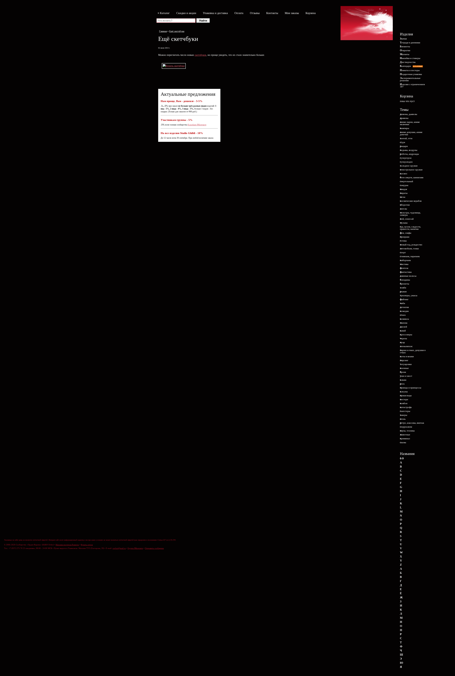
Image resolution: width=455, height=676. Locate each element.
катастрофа (406, 407)
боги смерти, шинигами (411, 177)
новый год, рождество (411, 244)
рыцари (404, 146)
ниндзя (403, 189)
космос (403, 173)
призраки (404, 236)
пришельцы (406, 395)
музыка (404, 222)
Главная (163, 31)
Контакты (272, 13)
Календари (411, 66)
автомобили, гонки (409, 248)
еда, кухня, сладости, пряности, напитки (410, 227)
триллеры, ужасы (408, 295)
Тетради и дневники (410, 42)
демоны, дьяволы (408, 114)
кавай (403, 330)
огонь (403, 419)
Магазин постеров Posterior (67, 545)
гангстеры (405, 411)
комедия (404, 311)
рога (402, 383)
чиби (402, 303)
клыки (403, 380)
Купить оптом (87, 545)
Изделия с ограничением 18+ (412, 85)
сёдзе (402, 142)
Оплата (238, 13)
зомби (403, 287)
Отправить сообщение (154, 548)
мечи (402, 197)
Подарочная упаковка (411, 74)
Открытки (405, 50)
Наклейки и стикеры (410, 58)
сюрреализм (406, 426)
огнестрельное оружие (411, 169)
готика (403, 240)
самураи (404, 185)
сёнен (403, 315)
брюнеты (404, 283)
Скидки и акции (186, 13)
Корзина (311, 13)
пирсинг (404, 360)
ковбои (403, 403)
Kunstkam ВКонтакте (197, 125)
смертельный (406, 181)
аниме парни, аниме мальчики (410, 123)
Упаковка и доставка (215, 13)
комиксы (404, 319)
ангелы (403, 208)
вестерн (404, 399)
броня (403, 372)
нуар (402, 342)
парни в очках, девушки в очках (412, 351)
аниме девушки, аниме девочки (411, 133)
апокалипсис (406, 346)
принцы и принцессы (410, 387)
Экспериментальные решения (410, 79)
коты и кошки (407, 356)
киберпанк (405, 260)
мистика (404, 264)
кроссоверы (406, 334)
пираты (404, 193)
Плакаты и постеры (410, 70)
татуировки (406, 364)
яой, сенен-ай (407, 219)
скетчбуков (200, 55)
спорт (403, 252)
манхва (403, 322)
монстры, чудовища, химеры (410, 213)
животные (405, 434)
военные (404, 368)
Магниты (404, 54)
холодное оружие (409, 165)
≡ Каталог (164, 13)
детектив (404, 307)
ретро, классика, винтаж (412, 423)
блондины (405, 279)
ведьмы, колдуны (408, 150)
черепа (403, 338)
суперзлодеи (406, 161)
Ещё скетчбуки (176, 31)
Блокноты (405, 46)
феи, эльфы (405, 233)
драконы (404, 118)
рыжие (403, 291)
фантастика (406, 272)
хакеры (403, 415)
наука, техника (407, 430)
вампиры (404, 128)
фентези (404, 268)
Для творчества (408, 62)
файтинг (404, 299)
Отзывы (255, 13)
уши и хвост (406, 376)
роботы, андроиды (409, 154)
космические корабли (411, 201)
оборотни (405, 204)
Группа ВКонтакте (135, 548)
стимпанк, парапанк (410, 256)
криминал (405, 438)
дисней (403, 326)
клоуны (404, 391)
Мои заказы (292, 13)
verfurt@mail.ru (119, 548)
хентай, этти (406, 138)
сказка (403, 442)
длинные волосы (408, 276)
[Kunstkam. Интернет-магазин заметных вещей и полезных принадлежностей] (412, 19)
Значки (403, 38)
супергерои (405, 158)
